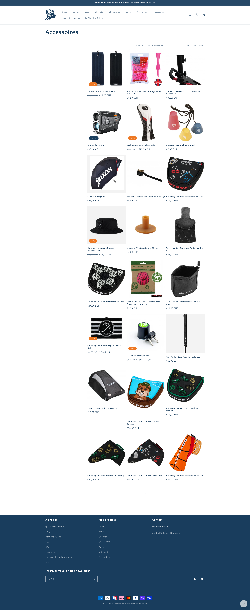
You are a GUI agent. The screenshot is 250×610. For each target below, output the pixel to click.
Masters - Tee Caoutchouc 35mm (142, 248)
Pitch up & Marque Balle (139, 355)
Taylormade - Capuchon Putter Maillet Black (185, 249)
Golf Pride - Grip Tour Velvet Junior (183, 357)
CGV (47, 547)
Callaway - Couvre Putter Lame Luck (144, 475)
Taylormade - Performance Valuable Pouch (184, 303)
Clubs (101, 526)
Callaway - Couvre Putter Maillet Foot (105, 302)
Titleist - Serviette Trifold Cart (102, 91)
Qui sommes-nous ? (54, 526)
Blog (47, 531)
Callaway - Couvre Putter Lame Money (106, 475)
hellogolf (112, 603)
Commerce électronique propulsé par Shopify (131, 603)
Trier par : (140, 45)
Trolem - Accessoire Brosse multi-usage (146, 196)
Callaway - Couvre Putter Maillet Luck (184, 196)
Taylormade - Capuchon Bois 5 (141, 145)
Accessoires (104, 557)
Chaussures (104, 541)
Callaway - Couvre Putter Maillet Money (182, 409)
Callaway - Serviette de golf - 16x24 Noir (104, 346)
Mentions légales (53, 536)
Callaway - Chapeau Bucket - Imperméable (101, 249)
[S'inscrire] (94, 579)
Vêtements (104, 552)
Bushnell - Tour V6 (96, 145)
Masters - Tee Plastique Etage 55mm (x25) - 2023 (144, 92)
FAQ (47, 562)
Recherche (50, 552)
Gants (101, 547)
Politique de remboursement (59, 557)
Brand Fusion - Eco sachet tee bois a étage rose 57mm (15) (144, 303)
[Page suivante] (154, 494)
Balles (102, 531)
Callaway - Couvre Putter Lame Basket (185, 475)
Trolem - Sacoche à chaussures (102, 408)
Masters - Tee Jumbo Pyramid (180, 145)
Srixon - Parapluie (96, 196)
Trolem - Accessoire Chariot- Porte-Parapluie (183, 92)
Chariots (103, 536)
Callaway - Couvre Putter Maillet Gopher (143, 422)
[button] (190, 15)
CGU (47, 541)
